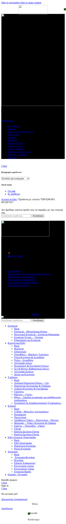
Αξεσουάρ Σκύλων (24, 371)
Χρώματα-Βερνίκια (24, 457)
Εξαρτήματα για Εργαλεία (27, 340)
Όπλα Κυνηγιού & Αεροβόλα (29, 357)
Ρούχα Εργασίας (22, 448)
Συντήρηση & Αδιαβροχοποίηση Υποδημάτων (37, 403)
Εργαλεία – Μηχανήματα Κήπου (30, 331)
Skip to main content (30, 2)
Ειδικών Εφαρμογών (24, 463)
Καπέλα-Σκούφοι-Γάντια (26, 431)
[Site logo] (33, 13)
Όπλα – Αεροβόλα (23, 360)
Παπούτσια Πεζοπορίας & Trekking (32, 386)
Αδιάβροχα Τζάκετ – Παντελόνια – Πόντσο (36, 420)
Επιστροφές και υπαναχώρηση (23, 282)
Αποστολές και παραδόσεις (22, 279)
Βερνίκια (18, 460)
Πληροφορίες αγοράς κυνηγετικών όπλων (29, 274)
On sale (11, 191)
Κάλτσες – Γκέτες (23, 394)
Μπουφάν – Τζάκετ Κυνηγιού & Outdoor (35, 423)
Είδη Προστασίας (23, 443)
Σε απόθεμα (14, 194)
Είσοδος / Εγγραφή (17, 474)
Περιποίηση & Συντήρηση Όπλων (31, 366)
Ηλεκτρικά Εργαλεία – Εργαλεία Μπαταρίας (36, 334)
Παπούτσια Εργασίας (25, 446)
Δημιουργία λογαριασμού (14, 499)
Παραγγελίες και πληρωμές (22, 276)
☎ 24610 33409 (15, 256)
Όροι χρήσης (14, 271)
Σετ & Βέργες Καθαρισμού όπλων (31, 368)
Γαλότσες (19, 391)
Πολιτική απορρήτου (18, 285)
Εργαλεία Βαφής (22, 471)
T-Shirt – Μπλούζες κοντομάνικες (31, 411)
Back (16, 328)
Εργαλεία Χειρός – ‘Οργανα (28, 337)
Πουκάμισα (20, 414)
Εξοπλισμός (20, 351)
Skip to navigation (10, 2)
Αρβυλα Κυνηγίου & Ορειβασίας (31, 388)
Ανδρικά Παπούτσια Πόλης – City (31, 383)
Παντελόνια (20, 417)
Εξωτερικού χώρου (24, 466)
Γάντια (17, 428)
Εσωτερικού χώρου (24, 468)
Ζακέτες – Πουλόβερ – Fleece (29, 426)
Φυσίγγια (19, 348)
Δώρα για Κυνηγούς (24, 374)
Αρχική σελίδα (9, 199)
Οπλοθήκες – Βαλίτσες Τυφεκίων (31, 354)
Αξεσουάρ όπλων (23, 363)
